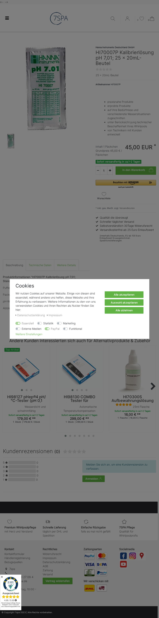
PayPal (55, 328)
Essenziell (28, 323)
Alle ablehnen (124, 310)
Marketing (69, 323)
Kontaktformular (14, 554)
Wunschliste (104, 198)
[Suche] (114, 18)
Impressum (49, 558)
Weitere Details (66, 265)
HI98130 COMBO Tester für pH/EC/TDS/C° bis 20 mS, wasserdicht (79, 399)
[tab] (14, 265)
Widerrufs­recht (52, 554)
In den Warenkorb (133, 169)
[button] (126, 184)
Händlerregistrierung (17, 558)
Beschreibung (14, 265)
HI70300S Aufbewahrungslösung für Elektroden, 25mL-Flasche (132, 399)
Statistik (48, 323)
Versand (48, 574)
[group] (26, 369)
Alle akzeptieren (124, 294)
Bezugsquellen (13, 562)
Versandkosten (127, 208)
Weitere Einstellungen (29, 334)
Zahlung (48, 570)
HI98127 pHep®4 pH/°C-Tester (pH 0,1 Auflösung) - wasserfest (26, 399)
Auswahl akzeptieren (124, 302)
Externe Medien (31, 328)
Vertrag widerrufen (58, 581)
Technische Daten (40, 265)
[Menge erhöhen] (110, 170)
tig (130, 122)
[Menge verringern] (98, 170)
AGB (45, 566)
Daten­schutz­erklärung (56, 562)
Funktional (75, 328)
